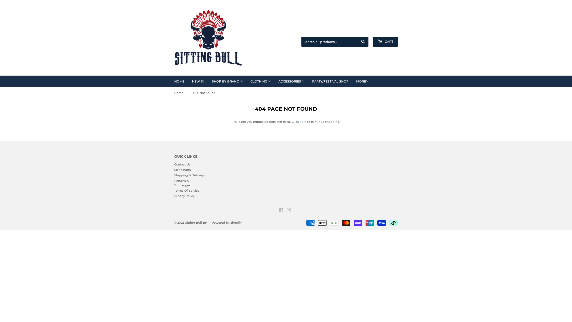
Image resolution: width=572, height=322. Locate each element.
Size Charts (182, 170)
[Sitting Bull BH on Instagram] (289, 211)
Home (179, 81)
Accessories (290, 81)
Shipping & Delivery (189, 175)
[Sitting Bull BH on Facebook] (281, 211)
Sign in (362, 31)
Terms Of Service (186, 190)
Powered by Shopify (227, 222)
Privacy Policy (184, 196)
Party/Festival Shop (330, 81)
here (303, 121)
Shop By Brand (226, 81)
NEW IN (198, 81)
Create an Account (385, 31)
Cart (388, 42)
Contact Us (182, 164)
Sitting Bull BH (196, 222)
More (361, 81)
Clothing (259, 81)
